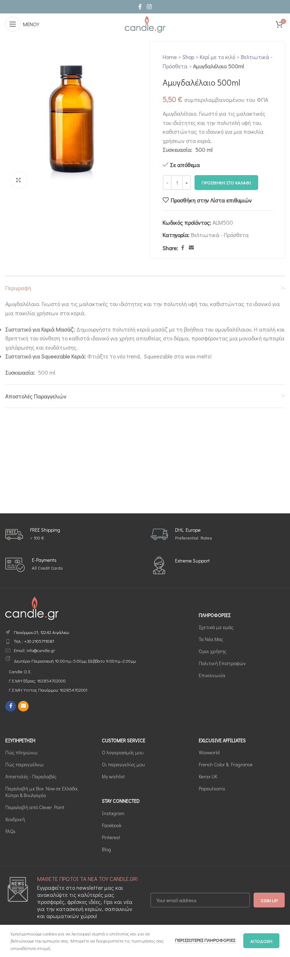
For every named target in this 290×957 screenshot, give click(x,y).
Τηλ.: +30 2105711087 (34, 641)
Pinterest (111, 837)
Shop (188, 56)
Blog (106, 849)
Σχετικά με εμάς (216, 627)
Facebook (111, 825)
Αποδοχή (261, 941)
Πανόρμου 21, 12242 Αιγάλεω (41, 632)
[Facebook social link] (140, 6)
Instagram (113, 813)
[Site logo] (145, 23)
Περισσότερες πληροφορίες (205, 940)
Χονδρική (15, 819)
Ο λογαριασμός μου (122, 752)
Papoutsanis (212, 788)
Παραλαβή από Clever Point (34, 807)
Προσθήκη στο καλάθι (226, 182)
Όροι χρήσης (212, 651)
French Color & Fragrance (226, 764)
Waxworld (209, 752)
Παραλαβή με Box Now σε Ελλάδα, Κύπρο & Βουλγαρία (42, 791)
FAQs (10, 831)
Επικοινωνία (212, 675)
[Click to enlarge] (19, 180)
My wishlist (113, 776)
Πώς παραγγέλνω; (24, 764)
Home (170, 56)
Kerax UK (208, 776)
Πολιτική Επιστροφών (222, 663)
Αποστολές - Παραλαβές (31, 776)
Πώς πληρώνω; (21, 752)
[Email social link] (191, 248)
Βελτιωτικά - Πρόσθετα (220, 234)
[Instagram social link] (149, 6)
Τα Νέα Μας (211, 639)
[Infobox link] (32, 534)
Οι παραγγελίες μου (123, 764)
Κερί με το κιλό (217, 56)
